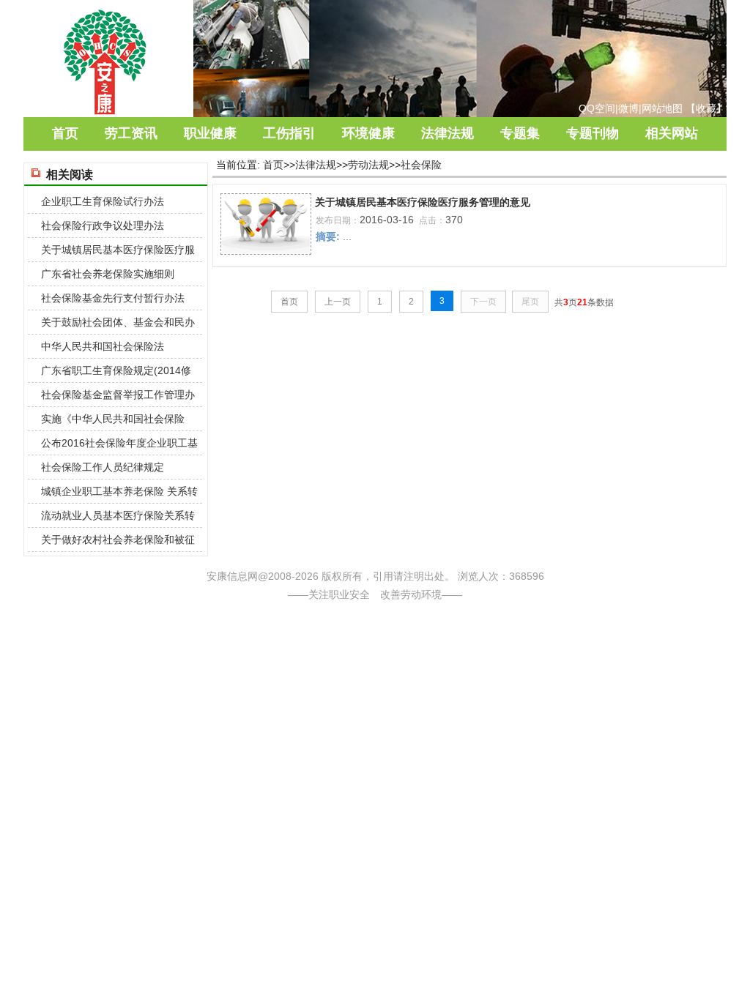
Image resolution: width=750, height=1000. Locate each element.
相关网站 (671, 133)
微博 (628, 108)
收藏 (706, 108)
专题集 (520, 133)
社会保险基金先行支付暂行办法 (113, 298)
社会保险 (421, 165)
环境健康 (368, 133)
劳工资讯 (131, 133)
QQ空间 (597, 108)
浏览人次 (478, 576)
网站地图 (662, 108)
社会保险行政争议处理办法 (102, 225)
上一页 (337, 301)
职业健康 (210, 133)
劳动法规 (368, 165)
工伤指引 (289, 133)
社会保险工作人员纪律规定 (102, 467)
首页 (65, 133)
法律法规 (447, 133)
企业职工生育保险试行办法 (102, 201)
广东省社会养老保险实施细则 (107, 274)
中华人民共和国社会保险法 (102, 346)
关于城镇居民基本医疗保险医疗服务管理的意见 (422, 202)
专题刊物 (592, 133)
